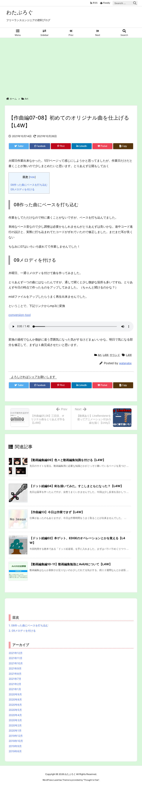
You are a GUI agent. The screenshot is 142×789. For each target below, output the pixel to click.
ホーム (13, 98)
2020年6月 (15, 704)
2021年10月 (16, 663)
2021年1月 (15, 689)
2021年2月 (15, 684)
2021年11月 (15, 658)
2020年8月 (15, 699)
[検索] (135, 3)
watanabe (125, 363)
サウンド (115, 354)
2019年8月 (15, 751)
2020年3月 (15, 720)
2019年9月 (15, 746)
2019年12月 (16, 735)
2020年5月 (15, 709)
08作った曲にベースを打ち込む (29, 184)
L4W (105, 354)
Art (26, 98)
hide (32, 177)
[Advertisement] (71, 65)
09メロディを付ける (23, 189)
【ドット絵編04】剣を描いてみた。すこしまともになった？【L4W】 (76, 486)
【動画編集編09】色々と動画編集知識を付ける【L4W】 (68, 460)
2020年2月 (15, 725)
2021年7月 (15, 678)
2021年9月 (15, 668)
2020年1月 (15, 730)
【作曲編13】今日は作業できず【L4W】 (57, 512)
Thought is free (91, 780)
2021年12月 (16, 652)
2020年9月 (15, 694)
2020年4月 (15, 715)
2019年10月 (16, 740)
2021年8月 (15, 673)
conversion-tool (20, 315)
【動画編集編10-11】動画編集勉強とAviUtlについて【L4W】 (71, 564)
